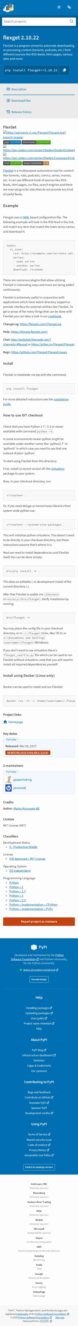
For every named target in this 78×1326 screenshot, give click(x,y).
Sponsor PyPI (39, 1108)
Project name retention (37, 1023)
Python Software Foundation (37, 957)
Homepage (15, 722)
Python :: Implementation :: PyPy (31, 909)
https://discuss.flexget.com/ (29, 331)
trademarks (22, 1314)
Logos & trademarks (39, 1066)
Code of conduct (37, 1145)
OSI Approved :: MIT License (27, 858)
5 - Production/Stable (23, 847)
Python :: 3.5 (17, 900)
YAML (25, 217)
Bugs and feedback (39, 1092)
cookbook (54, 316)
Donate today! (39, 979)
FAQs (39, 1029)
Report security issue (39, 1140)
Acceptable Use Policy (38, 1155)
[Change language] (69, 7)
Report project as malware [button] (39, 921)
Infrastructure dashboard (37, 1055)
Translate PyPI (37, 1103)
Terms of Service (37, 1134)
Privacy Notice (37, 1150)
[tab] (39, 89)
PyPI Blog (37, 1050)
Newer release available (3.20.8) (27, 752)
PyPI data (11, 739)
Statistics (39, 1060)
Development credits (37, 1113)
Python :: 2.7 (17, 891)
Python (14, 882)
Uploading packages (37, 1013)
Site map (59, 1317)
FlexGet (8, 170)
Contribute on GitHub (37, 1097)
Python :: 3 (16, 895)
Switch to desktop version (39, 1167)
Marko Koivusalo (24, 808)
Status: (39, 970)
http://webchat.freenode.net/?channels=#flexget (27, 342)
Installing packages (37, 1008)
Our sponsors (39, 1071)
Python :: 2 (16, 887)
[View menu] (59, 7)
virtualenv (57, 468)
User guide (37, 1018)
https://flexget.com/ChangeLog (40, 324)
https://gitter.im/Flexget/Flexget (52, 344)
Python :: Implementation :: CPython (33, 904)
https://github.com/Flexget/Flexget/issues (39, 352)
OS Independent (20, 870)
